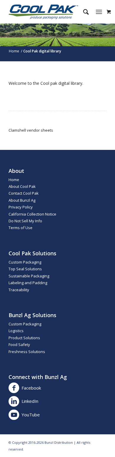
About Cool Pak (22, 186)
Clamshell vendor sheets (31, 130)
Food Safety (19, 344)
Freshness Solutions (27, 351)
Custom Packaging (25, 262)
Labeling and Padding (28, 282)
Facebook (31, 388)
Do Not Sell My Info (25, 220)
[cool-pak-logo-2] (48, 12)
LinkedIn (30, 401)
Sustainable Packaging (29, 276)
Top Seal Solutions (25, 268)
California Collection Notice (32, 214)
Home (14, 179)
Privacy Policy (21, 207)
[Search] (83, 12)
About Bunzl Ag (22, 200)
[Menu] (99, 12)
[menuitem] (83, 12)
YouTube (31, 415)
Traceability (19, 289)
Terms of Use (20, 227)
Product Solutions (24, 337)
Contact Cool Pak (24, 193)
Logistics (16, 330)
